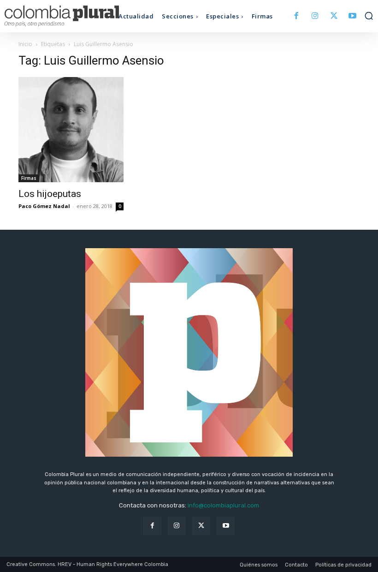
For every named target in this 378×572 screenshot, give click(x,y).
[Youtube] (352, 16)
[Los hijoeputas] (71, 129)
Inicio (25, 44)
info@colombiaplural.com (223, 505)
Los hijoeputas (49, 193)
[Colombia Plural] (51, 16)
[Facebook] (296, 16)
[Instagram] (315, 16)
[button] (368, 15)
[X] (334, 16)
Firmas (28, 178)
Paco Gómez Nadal (44, 206)
